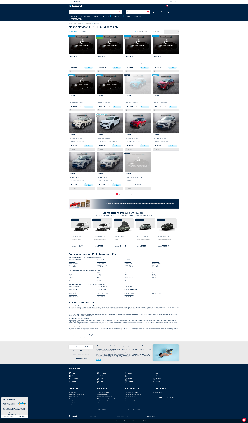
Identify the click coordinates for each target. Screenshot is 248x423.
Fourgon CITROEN (72, 266)
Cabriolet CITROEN (128, 263)
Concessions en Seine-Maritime (133, 409)
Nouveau (154, 277)
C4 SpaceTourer (100, 275)
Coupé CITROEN (128, 265)
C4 (69, 280)
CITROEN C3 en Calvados (74, 286)
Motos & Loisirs (72, 403)
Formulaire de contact (158, 392)
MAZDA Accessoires (102, 405)
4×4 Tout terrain (144, 308)
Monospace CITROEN (156, 263)
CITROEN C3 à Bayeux (73, 292)
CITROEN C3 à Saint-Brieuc (74, 296)
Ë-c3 (125, 275)
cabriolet (154, 308)
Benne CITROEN (72, 262)
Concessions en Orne (130, 405)
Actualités (71, 400)
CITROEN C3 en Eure (73, 289)
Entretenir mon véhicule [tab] (81, 358)
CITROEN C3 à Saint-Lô (129, 295)
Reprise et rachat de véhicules (104, 396)
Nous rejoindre (72, 398)
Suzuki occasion (76, 321)
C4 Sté (98, 277)
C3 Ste (70, 278)
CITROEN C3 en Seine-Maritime (131, 289)
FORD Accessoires (101, 409)
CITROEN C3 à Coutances (129, 293)
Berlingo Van (71, 275)
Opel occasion (171, 320)
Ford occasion (158, 320)
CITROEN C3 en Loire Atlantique (103, 287)
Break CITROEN (128, 262)
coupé (158, 308)
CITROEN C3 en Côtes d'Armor (75, 287)
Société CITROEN (155, 266)
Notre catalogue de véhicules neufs (106, 398)
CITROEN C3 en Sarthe (129, 287)
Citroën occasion (164, 320)
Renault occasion (109, 322)
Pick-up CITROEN (100, 263)
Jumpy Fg (154, 275)
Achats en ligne (73, 407)
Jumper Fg (154, 272)
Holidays (126, 278)
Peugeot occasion (117, 322)
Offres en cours (157, 31)
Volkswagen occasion (168, 322)
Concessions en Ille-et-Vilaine (132, 398)
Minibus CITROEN (155, 262)
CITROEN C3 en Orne (129, 286)
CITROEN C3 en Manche (101, 289)
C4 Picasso (99, 274)
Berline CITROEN (100, 266)
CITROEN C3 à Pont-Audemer (102, 293)
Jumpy (153, 274)
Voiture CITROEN (128, 259)
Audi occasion (153, 322)
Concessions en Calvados (131, 392)
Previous (69, 233)
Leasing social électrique (103, 394)
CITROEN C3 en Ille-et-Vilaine (102, 286)
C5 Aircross (99, 280)
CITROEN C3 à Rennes (101, 295)
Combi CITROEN (72, 265)
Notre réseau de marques (75, 396)
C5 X (125, 272)
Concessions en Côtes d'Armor (133, 394)
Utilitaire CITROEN (100, 259)
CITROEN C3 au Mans (156, 292)
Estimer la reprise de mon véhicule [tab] (81, 354)
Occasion (172, 12)
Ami (69, 272)
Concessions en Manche (131, 403)
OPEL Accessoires (101, 403)
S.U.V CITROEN (155, 265)
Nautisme (71, 405)
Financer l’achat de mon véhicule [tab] (81, 350)
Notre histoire (72, 392)
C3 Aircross (71, 277)
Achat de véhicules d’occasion (104, 400)
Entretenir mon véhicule (103, 392)
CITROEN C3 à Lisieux (73, 295)
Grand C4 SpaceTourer (129, 277)
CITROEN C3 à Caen (73, 293)
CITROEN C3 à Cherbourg (130, 292)
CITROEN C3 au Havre (156, 293)
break (151, 308)
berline (148, 308)
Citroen (126, 274)
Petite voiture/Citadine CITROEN (75, 259)
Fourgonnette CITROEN (101, 262)
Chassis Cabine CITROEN (73, 263)
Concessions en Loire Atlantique (133, 400)
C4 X (97, 278)
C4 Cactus (99, 272)
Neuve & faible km (160, 12)
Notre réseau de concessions (76, 394)
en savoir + (98, 359)
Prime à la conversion (142, 31)
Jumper (126, 280)
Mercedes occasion (159, 322)
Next (178, 233)
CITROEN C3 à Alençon (129, 296)
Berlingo (70, 274)
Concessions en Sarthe (131, 407)
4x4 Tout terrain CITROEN (102, 265)
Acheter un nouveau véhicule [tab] (81, 347)
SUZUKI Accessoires (102, 407)
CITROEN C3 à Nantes (101, 296)
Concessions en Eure (130, 396)
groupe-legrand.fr (105, 310)
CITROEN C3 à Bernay (101, 292)
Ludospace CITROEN (129, 266)
